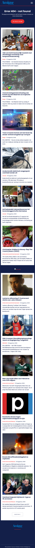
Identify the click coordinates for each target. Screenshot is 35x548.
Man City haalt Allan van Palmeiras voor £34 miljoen (15, 379)
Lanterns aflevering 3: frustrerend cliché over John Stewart (15, 299)
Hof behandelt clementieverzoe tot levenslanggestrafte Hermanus (16, 210)
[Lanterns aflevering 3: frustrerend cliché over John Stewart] (17, 285)
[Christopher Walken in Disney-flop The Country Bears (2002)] (17, 236)
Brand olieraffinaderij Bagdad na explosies (15, 458)
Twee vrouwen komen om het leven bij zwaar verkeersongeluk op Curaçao (17, 134)
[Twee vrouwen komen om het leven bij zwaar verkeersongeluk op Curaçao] (17, 119)
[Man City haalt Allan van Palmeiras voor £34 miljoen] (17, 365)
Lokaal (4, 175)
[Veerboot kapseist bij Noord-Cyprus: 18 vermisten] (17, 484)
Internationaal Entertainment (10, 254)
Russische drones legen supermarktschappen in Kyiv (13, 418)
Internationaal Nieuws (8, 421)
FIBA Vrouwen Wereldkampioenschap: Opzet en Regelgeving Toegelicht (17, 339)
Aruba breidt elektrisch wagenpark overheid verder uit (16, 172)
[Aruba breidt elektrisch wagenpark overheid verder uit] (17, 158)
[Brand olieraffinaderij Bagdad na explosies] (17, 443)
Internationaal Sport (8, 383)
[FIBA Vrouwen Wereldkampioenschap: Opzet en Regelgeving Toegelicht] (17, 325)
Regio (4, 59)
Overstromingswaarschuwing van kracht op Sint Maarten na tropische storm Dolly (16, 94)
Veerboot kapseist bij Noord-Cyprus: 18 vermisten (16, 498)
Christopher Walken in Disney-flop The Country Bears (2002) (17, 250)
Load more (17, 514)
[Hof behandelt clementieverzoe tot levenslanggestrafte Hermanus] (17, 196)
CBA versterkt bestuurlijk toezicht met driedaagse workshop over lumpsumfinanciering (17, 54)
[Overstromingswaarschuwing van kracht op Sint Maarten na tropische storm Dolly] (17, 79)
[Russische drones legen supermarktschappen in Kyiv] (17, 403)
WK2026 (4, 343)
